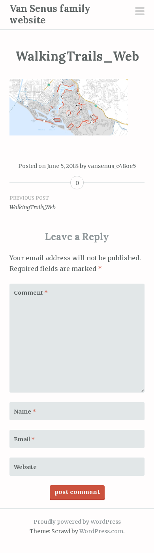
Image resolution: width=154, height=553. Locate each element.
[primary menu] (140, 12)
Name (25, 411)
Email (24, 439)
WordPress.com (101, 531)
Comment (31, 292)
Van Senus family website (49, 14)
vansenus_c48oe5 (112, 166)
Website (25, 467)
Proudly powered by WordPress (77, 521)
